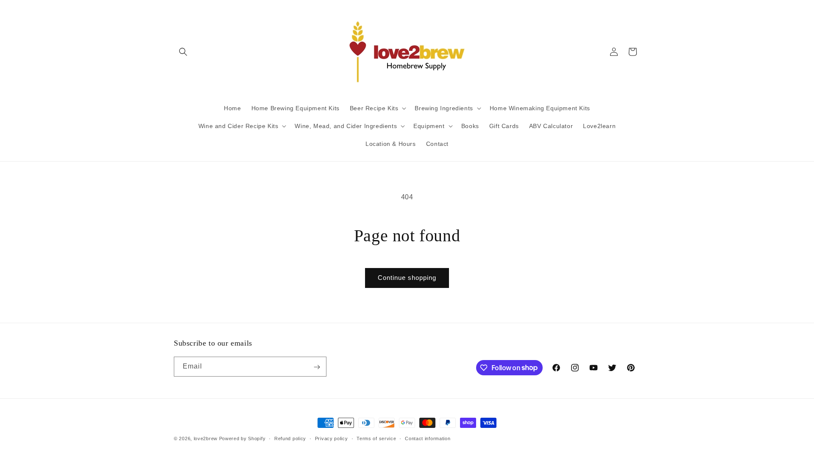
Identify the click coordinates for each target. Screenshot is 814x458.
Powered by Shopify (242, 438)
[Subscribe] (316, 367)
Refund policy (290, 438)
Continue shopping (407, 277)
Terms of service (376, 438)
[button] (183, 51)
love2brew (205, 438)
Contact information (427, 438)
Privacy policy (331, 438)
